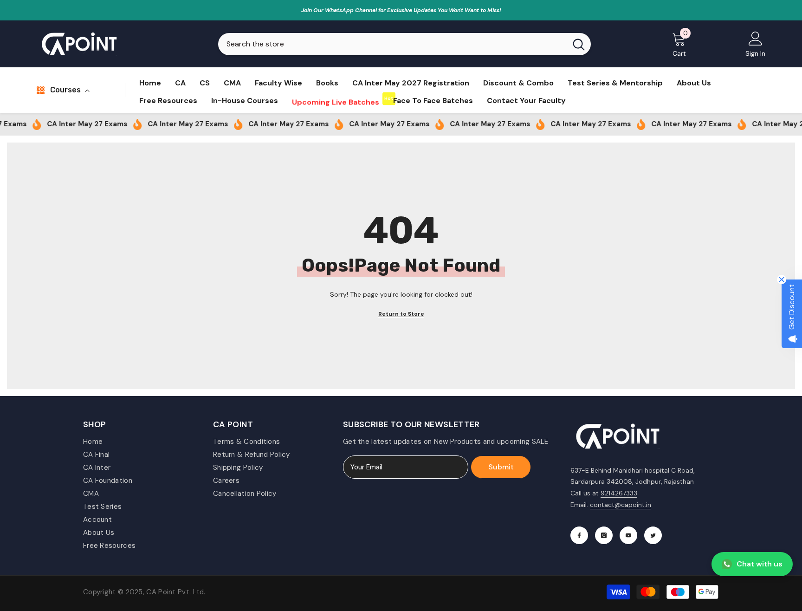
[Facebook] (579, 535)
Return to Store (401, 314)
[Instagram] (604, 535)
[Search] (404, 44)
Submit (501, 467)
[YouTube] (628, 535)
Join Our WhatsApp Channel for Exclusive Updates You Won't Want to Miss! (401, 10)
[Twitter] (653, 535)
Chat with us (760, 564)
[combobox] (392, 44)
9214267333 (619, 493)
